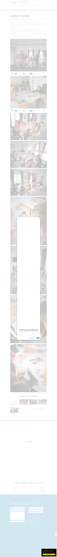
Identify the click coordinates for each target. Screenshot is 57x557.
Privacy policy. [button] (45, 552)
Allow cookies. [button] (49, 554)
